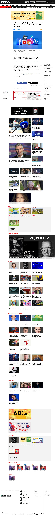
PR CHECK (30, 5)
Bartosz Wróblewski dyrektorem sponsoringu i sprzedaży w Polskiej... (36, 336)
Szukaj (51, 5)
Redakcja (35, 491)
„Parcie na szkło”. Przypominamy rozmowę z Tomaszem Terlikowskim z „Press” (24, 391)
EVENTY (7, 5)
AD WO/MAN (11, 419)
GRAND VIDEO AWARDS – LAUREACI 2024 (16, 431)
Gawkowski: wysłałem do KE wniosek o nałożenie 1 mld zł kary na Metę (13, 363)
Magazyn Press (13, 234)
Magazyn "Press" (47, 491)
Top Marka (46, 493)
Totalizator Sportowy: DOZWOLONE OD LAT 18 (12, 216)
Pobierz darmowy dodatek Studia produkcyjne (36, 445)
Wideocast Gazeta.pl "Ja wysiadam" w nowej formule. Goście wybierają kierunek (25, 309)
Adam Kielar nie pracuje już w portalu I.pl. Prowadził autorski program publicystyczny (47, 76)
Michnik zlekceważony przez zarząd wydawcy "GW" (30, 190)
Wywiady (11, 380)
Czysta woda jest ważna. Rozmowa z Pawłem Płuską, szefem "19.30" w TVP (36, 391)
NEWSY (3, 5)
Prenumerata (36, 493)
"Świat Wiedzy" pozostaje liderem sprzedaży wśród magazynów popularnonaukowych (13, 284)
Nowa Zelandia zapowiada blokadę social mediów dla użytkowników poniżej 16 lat (47, 91)
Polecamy (11, 435)
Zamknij (42, 513)
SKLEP (17, 5)
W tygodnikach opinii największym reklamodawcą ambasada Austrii (25, 284)
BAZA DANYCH (22, 5)
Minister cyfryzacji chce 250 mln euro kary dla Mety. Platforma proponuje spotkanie (47, 65)
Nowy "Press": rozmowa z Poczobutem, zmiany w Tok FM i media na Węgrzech (25, 271)
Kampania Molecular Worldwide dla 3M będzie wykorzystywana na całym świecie (24, 349)
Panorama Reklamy (48, 494)
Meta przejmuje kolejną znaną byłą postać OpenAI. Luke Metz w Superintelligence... (25, 363)
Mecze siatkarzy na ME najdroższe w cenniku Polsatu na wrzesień (37, 284)
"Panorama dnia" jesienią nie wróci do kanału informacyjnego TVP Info (37, 165)
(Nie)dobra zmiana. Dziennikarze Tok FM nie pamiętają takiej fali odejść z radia (19, 136)
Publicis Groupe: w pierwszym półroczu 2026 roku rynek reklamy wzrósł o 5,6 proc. (25, 324)
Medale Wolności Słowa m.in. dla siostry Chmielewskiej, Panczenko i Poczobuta (37, 127)
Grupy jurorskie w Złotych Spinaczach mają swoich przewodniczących (13, 348)
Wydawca (35, 492)
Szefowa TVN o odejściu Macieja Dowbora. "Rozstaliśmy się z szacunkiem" (19, 161)
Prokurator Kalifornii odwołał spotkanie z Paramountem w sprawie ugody (47, 94)
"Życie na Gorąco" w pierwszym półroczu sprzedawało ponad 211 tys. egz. (14, 309)
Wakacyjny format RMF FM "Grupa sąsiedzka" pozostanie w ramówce (25, 177)
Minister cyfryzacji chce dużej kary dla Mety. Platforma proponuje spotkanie (37, 152)
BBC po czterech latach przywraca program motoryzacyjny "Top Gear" (13, 177)
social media (22, 88)
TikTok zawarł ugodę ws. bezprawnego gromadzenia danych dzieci (13, 376)
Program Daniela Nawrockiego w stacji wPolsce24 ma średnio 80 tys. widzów (37, 140)
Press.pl (46, 492)
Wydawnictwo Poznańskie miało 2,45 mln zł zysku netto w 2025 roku (25, 296)
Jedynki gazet (12, 463)
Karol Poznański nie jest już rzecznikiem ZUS (24, 336)
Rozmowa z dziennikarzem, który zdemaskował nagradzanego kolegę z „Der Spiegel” (13, 404)
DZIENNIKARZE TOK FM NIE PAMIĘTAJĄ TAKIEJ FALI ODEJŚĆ (23, 257)
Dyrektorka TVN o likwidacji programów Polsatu (18, 203)
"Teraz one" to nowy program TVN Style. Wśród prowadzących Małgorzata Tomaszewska (37, 297)
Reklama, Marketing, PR (15, 313)
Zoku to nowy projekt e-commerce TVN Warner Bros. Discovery (47, 69)
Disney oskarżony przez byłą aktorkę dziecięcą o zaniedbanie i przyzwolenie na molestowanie (47, 87)
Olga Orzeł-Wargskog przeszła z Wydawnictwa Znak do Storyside (14, 271)
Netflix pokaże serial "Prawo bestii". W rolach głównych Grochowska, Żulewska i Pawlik (47, 72)
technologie (25, 88)
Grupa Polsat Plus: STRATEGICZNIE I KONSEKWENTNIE (12, 229)
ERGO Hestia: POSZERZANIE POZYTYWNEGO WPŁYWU (36, 216)
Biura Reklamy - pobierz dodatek (13, 458)
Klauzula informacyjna (37, 496)
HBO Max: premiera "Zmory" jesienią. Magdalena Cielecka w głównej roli (14, 296)
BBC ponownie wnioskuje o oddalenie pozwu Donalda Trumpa (47, 80)
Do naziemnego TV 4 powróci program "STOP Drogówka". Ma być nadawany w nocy (37, 309)
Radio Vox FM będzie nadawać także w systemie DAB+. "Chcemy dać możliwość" (37, 271)
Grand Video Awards (48, 495)
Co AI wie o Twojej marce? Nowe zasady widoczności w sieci (37, 177)
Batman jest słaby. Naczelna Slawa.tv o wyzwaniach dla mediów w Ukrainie (13, 391)
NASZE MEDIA (12, 5)
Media (10, 261)
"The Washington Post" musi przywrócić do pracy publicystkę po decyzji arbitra (47, 83)
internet (19, 88)
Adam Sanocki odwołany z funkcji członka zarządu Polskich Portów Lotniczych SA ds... (14, 324)
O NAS (35, 5)
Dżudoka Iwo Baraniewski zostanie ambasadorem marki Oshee (14, 336)
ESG (27, 5)
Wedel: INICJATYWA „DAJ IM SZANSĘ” (25, 216)
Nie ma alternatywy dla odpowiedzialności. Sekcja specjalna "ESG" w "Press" (36, 324)
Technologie (12, 353)
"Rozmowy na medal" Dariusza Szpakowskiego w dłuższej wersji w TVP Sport (14, 189)
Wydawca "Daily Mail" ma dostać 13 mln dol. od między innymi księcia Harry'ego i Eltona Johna (47, 98)
